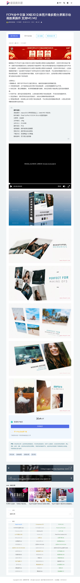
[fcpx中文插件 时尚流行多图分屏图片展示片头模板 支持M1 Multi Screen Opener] (40, 495)
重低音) (39, 571)
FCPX (60, 524)
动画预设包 (60, 541)
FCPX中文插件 (19, 527)
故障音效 (18, 551)
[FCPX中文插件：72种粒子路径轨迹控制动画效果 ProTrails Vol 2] (17, 495)
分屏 (40, 537)
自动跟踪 (60, 564)
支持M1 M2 (40, 544)
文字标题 (60, 551)
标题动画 (39, 554)
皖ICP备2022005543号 (47, 579)
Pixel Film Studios (61, 534)
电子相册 (18, 561)
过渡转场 (18, 571)
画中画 (18, 564)
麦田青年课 (26, 579)
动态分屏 (39, 541)
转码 (61, 568)
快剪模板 (18, 544)
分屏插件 (18, 541)
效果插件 (39, 551)
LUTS (61, 531)
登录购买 (40, 426)
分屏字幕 (61, 537)
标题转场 (60, 554)
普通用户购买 (18, 422)
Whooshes (18, 537)
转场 (39, 568)
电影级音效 (39, 561)
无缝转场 (18, 554)
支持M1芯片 (40, 547)
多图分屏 (26, 454)
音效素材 (61, 571)
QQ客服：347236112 (61, 579)
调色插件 (18, 568)
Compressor (40, 524)
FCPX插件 (19, 22)
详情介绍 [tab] (15, 36)
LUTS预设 (18, 534)
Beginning (18, 524)
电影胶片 (60, 561)
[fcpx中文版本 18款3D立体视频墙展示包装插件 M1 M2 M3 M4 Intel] (63, 495)
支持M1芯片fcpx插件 (61, 547)
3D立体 (12, 454)
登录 (60, 3)
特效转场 (61, 557)
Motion (39, 534)
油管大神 (18, 557)
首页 (17, 43)
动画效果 (19, 454)
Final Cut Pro (60, 527)
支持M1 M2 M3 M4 (18, 547)
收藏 (41, 36)
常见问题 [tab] (29, 36)
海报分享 (51, 36)
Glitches (40, 531)
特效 (40, 557)
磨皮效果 (39, 564)
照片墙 (34, 454)
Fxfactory (18, 531)
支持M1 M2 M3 (61, 544)
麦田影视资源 (12, 22)
